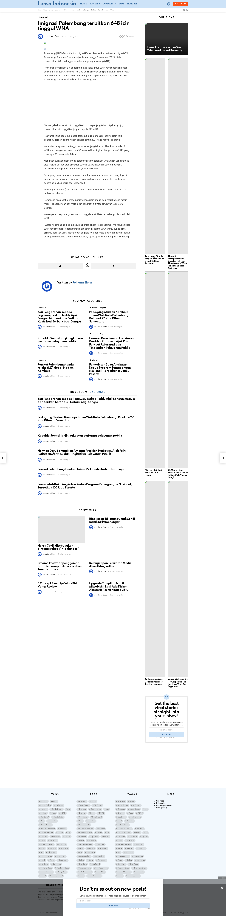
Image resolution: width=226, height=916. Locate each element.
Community (109, 4)
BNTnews (59, 805)
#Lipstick (44, 801)
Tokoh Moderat (46, 872)
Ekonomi (43, 809)
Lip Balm (43, 837)
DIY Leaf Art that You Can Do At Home (153, 472)
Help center (161, 803)
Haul (42, 821)
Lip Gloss (56, 837)
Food (71, 10)
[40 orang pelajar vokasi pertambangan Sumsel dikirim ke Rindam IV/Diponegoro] (223, 458)
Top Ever (95, 4)
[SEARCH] (187, 10)
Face (54, 813)
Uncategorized (56, 876)
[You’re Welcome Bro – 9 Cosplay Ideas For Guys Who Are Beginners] (178, 579)
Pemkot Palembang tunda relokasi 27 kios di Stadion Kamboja (56, 367)
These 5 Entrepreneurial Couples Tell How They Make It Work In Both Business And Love (177, 262)
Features (132, 4)
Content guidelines (164, 805)
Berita (54, 801)
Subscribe (166, 734)
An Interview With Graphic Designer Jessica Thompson (154, 681)
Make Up (53, 840)
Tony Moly (62, 872)
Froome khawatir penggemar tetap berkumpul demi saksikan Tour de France (60, 566)
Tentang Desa (46, 868)
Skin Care (44, 864)
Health (78, 10)
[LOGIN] (168, 4)
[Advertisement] (87, 102)
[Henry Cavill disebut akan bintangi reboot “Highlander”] (61, 529)
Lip (69, 833)
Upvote (60, 266)
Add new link (181, 4)
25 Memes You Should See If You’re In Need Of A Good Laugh (178, 474)
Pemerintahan (46, 856)
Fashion (64, 10)
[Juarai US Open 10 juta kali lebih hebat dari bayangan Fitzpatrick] (3, 458)
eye (68, 809)
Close (222, 888)
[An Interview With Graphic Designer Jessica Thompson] (155, 579)
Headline (53, 821)
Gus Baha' (44, 817)
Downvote (113, 266)
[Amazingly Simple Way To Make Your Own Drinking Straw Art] (155, 156)
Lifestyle (86, 10)
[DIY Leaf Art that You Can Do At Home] (155, 369)
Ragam (103, 307)
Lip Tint (67, 837)
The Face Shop (63, 868)
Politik (42, 860)
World (112, 10)
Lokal (42, 840)
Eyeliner (43, 813)
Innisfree (62, 829)
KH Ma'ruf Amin (46, 833)
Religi (52, 860)
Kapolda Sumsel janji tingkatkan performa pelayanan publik (80, 435)
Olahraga (52, 852)
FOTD (63, 813)
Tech (106, 10)
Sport (100, 10)
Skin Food (57, 864)
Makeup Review (47, 844)
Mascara (62, 844)
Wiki (121, 4)
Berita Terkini (45, 805)
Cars (45, 10)
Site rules (160, 801)
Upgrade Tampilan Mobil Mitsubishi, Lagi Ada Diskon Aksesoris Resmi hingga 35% (108, 586)
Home (83, 4)
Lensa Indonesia (57, 3)
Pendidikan (60, 856)
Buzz (39, 10)
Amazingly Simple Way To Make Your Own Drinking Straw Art (154, 260)
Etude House (57, 809)
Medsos (52, 848)
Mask (42, 848)
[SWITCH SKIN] (184, 10)
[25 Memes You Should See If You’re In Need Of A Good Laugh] (178, 369)
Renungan (63, 860)
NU (41, 852)
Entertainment (54, 10)
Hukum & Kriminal (47, 829)
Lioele (60, 833)
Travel (43, 876)
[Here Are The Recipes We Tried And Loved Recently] (166, 39)
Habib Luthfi (58, 817)
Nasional (42, 307)
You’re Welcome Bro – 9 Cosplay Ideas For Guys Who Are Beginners (178, 683)
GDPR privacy (161, 808)
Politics (93, 10)
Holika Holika (46, 825)
